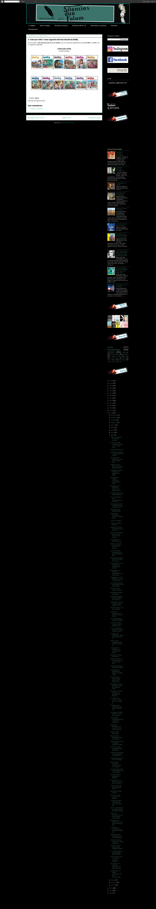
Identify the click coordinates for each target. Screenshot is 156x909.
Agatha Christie (116, 356)
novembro (114, 418)
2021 (111, 393)
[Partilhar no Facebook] (36, 98)
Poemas (125, 352)
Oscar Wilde (111, 360)
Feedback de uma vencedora (116, 655)
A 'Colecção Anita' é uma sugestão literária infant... (116, 852)
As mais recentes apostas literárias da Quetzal (117, 748)
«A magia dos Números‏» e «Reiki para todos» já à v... (117, 636)
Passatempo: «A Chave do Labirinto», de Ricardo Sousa (116, 866)
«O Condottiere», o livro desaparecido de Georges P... (117, 499)
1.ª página (31, 25)
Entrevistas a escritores (98, 25)
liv (119, 361)
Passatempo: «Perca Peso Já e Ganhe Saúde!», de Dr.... (117, 603)
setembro (114, 422)
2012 (111, 888)
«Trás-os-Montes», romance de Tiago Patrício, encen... (117, 629)
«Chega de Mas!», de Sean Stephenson (117, 493)
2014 (111, 410)
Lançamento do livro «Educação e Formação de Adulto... (117, 565)
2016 (111, 405)
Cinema (125, 354)
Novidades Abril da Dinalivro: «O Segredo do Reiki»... (116, 472)
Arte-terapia (114, 358)
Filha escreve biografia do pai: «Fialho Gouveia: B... (116, 643)
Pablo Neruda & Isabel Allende (116, 510)
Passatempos (33, 29)
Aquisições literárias (117, 450)
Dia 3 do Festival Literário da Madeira (115, 796)
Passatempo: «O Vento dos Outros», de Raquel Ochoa (116, 488)
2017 (111, 403)
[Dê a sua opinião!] (32, 98)
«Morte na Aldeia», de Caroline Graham (116, 438)
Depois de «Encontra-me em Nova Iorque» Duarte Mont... (117, 815)
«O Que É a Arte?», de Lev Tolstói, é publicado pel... (116, 624)
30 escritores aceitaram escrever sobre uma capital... (116, 764)
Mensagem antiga (95, 118)
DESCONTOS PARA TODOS (116, 792)
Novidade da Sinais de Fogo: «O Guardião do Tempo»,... (116, 693)
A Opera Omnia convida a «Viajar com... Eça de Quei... (116, 445)
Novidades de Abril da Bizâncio (116, 593)
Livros (110, 347)
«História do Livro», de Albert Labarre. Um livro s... (117, 528)
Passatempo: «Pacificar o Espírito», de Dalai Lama (117, 516)
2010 (111, 893)
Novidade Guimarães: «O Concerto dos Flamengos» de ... (117, 727)
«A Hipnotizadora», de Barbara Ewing (117, 619)
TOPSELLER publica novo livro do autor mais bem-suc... (116, 803)
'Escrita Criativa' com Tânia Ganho (117, 608)
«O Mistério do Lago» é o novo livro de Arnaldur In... (116, 700)
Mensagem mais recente (36, 118)
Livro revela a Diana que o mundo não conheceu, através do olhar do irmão (122, 253)
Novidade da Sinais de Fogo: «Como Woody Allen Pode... (116, 686)
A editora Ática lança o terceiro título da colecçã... (117, 453)
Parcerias (114, 25)
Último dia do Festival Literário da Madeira (116, 737)
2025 (111, 383)
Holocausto (115, 354)
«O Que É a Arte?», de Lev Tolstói (121, 224)
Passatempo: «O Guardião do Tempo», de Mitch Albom (117, 672)
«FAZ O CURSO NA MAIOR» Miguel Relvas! (116, 787)
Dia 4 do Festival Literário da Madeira (115, 776)
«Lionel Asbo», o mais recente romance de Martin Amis (116, 679)
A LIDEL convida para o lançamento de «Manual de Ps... (117, 754)
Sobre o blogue (45, 25)
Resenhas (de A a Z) (79, 25)
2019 (111, 398)
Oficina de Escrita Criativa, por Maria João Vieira (117, 841)
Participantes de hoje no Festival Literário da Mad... (117, 743)
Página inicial (66, 118)
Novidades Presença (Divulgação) (120, 153)
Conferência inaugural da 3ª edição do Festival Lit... (117, 830)
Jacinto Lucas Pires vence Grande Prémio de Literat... (116, 546)
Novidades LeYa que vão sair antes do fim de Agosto (121, 235)
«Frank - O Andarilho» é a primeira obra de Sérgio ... (117, 614)
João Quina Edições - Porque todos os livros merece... (117, 598)
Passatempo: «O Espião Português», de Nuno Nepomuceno (116, 874)
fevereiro (114, 882)
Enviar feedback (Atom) (68, 122)
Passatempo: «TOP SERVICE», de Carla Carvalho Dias (117, 579)
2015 (111, 408)
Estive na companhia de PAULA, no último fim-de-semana (117, 535)
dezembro (114, 415)
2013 (111, 413)
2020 (111, 395)
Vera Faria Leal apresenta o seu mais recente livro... (116, 460)
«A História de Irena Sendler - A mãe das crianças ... (117, 713)
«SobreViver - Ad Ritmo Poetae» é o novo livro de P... (117, 781)
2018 (111, 400)
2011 (111, 891)
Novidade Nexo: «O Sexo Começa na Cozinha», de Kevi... (116, 661)
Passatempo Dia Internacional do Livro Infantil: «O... (117, 836)
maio (112, 432)
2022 (111, 391)
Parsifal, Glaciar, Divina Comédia (116, 589)
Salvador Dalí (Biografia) (115, 732)
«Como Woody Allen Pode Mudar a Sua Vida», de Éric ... (117, 584)
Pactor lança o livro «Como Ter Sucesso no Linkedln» (116, 859)
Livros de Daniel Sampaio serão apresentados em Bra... (117, 553)
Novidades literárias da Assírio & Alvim (117, 666)
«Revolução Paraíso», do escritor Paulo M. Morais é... (117, 559)
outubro (113, 420)
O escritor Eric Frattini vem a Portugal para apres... (115, 650)
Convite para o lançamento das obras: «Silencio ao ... (116, 707)
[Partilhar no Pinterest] (38, 98)
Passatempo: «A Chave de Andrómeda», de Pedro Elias (116, 573)
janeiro (113, 885)
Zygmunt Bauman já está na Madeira (117, 758)
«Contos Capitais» (116, 521)
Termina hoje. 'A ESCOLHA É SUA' (116, 540)
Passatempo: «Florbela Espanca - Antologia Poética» (117, 720)
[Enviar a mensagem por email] (30, 98)
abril (112, 435)
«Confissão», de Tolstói (121, 183)
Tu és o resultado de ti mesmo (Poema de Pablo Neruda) (117, 809)
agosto (113, 425)
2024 (111, 386)
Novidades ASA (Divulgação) (120, 193)
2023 (111, 388)
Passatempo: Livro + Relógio (121, 285)
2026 (111, 381)
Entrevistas (122, 360)
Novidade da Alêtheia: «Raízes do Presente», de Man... (116, 823)
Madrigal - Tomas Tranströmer (121, 209)
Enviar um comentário (36, 109)
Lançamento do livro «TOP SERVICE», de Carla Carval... (117, 770)
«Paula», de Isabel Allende (116, 523)
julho (112, 427)
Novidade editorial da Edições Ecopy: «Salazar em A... (117, 505)
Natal (126, 356)
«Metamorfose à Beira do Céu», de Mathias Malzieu (117, 466)
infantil (110, 352)
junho (113, 430)
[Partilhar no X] (34, 98)
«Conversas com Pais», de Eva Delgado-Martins (116, 847)
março (113, 880)
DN (124, 358)
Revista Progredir (112, 361)
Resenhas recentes (61, 25)
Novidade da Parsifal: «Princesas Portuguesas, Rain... (115, 480)
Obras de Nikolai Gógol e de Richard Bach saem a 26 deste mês (122, 270)
